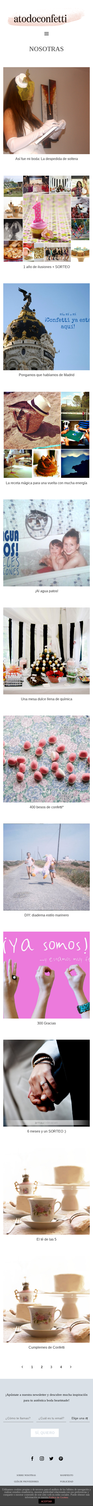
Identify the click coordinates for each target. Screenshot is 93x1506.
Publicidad (66, 1481)
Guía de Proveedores (26, 1481)
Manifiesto (66, 1475)
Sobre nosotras (26, 1475)
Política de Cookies (58, 1497)
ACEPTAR (46, 1501)
